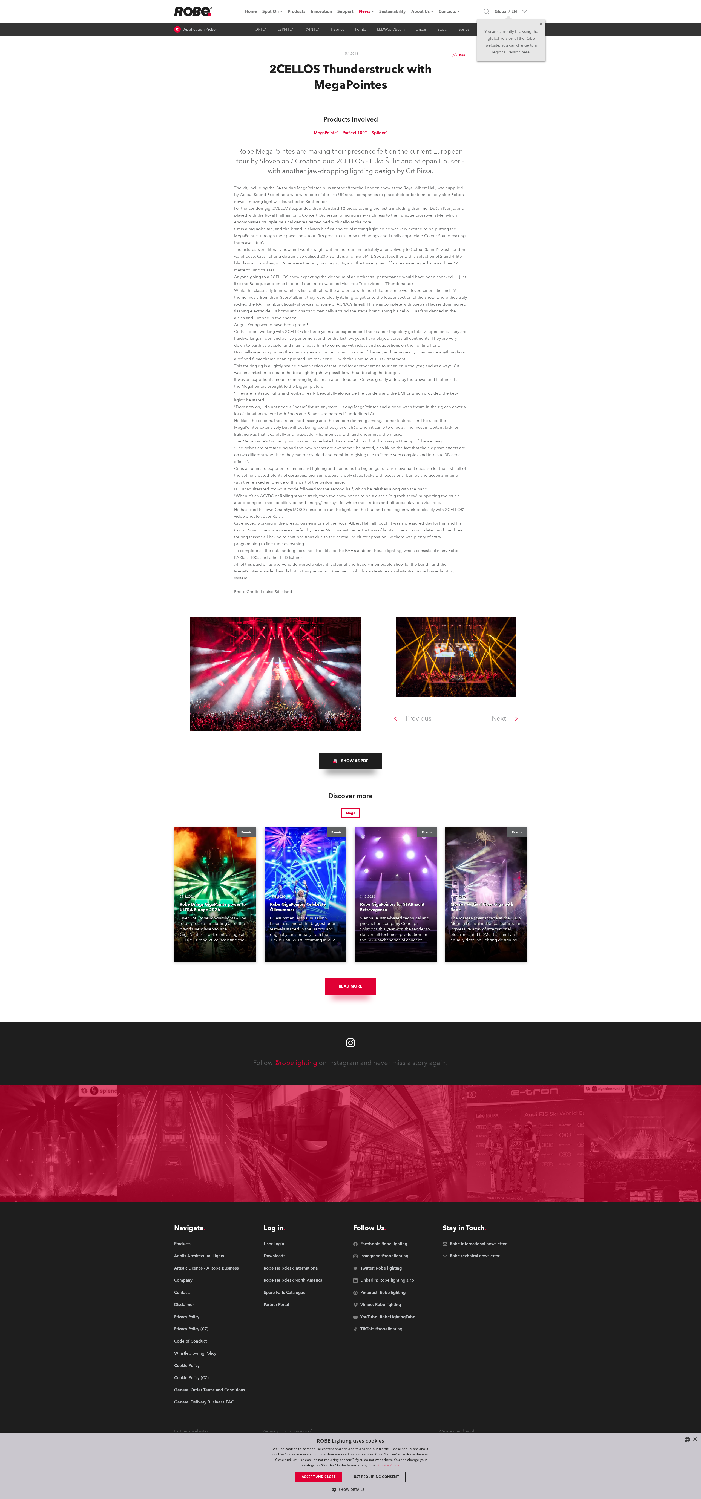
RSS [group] (462, 55)
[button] (350, 1489)
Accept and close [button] (319, 1476)
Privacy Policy (388, 1465)
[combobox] (687, 1439)
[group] (350, 761)
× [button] (695, 1439)
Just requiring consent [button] (375, 1476)
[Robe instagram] (350, 1042)
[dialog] (350, 1466)
